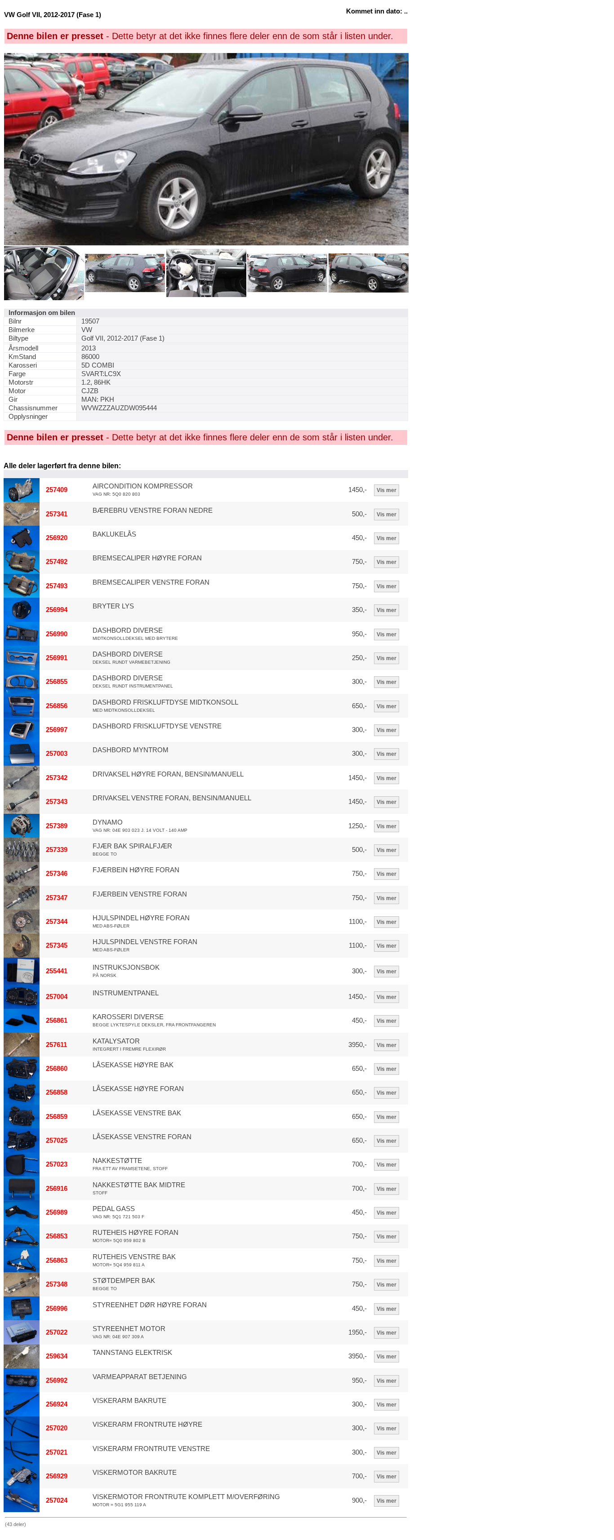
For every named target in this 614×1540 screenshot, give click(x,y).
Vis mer (386, 490)
